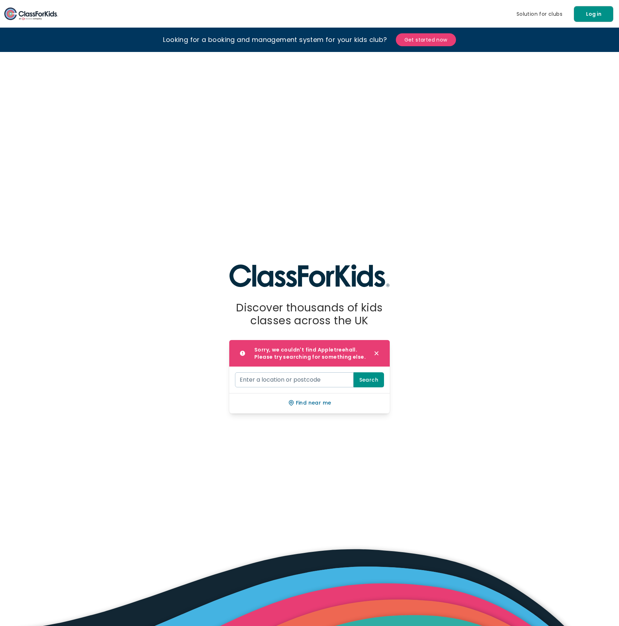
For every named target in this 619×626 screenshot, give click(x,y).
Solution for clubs (539, 14)
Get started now (425, 39)
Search (368, 379)
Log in (593, 14)
